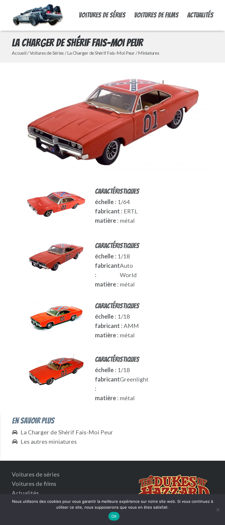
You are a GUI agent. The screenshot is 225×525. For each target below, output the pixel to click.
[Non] (218, 509)
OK (114, 516)
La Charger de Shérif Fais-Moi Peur (101, 53)
